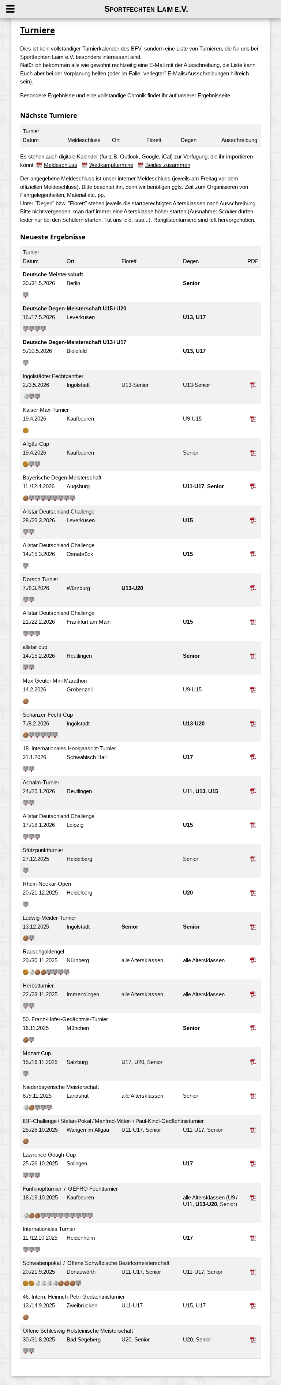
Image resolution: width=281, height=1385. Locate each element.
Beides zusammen (167, 165)
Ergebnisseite (214, 95)
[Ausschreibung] (254, 385)
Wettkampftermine (111, 165)
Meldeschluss (60, 165)
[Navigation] (17, 9)
